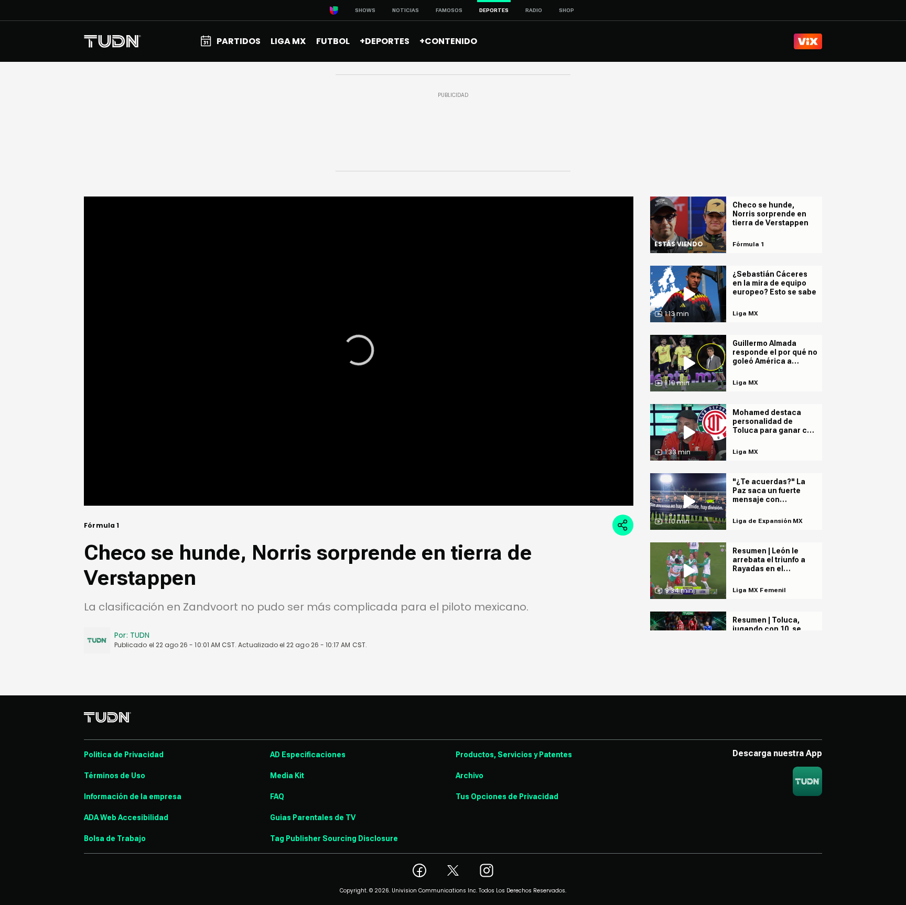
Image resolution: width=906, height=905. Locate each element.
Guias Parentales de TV (312, 817)
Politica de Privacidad (124, 754)
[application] (358, 351)
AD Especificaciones (308, 754)
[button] (359, 350)
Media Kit (287, 775)
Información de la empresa (132, 796)
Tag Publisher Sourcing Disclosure (334, 838)
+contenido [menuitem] (448, 41)
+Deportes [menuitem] (384, 41)
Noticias (405, 10)
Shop (566, 10)
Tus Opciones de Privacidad (507, 796)
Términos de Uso (114, 775)
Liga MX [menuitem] (288, 41)
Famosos (449, 10)
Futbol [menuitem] (333, 41)
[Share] (622, 525)
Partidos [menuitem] (239, 41)
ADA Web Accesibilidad (126, 817)
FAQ (277, 796)
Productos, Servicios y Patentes (514, 754)
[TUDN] (112, 41)
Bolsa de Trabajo (115, 838)
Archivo (469, 775)
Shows (365, 10)
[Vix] (808, 41)
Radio (533, 10)
